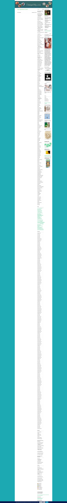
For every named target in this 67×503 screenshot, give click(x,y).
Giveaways (39, 105)
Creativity (39, 72)
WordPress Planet (40, 438)
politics (42, 225)
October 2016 (39, 330)
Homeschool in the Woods (41, 445)
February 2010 (39, 418)
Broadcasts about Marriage (39, 210)
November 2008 (39, 428)
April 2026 (39, 237)
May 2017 (39, 324)
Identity (38, 124)
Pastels (38, 158)
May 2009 (39, 426)
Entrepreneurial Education (41, 86)
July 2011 (39, 400)
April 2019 (39, 304)
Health (38, 114)
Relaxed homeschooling (40, 175)
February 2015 (39, 351)
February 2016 (39, 339)
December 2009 (39, 419)
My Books (39, 149)
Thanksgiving (39, 193)
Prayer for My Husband (35, 7)
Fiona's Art (39, 96)
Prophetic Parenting (40, 169)
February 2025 (39, 247)
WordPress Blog (39, 437)
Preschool (39, 167)
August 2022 (39, 271)
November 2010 (39, 409)
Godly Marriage (39, 108)
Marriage (39, 139)
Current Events (39, 73)
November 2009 (39, 420)
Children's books (39, 64)
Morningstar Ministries (40, 454)
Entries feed (46, 98)
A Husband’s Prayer (40, 13)
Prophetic (39, 168)
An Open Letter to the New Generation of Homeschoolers (40, 15)
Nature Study (39, 152)
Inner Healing (39, 126)
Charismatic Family (40, 62)
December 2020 (39, 290)
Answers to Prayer (40, 41)
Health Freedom (39, 115)
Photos (38, 161)
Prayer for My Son (40, 25)
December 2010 (39, 408)
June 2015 (39, 347)
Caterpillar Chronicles (40, 60)
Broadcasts (39, 209)
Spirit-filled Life (39, 185)
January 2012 (39, 393)
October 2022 (39, 269)
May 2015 (39, 348)
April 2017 (39, 325)
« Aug (45, 147)
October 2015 (39, 342)
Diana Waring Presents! (40, 442)
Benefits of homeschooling (41, 44)
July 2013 (39, 373)
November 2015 (39, 341)
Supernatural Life (40, 229)
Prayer (38, 226)
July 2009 (39, 425)
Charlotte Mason (40, 63)
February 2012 (39, 392)
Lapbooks (39, 133)
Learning (39, 134)
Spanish (38, 184)
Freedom (39, 100)
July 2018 (39, 314)
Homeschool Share (40, 478)
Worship (39, 203)
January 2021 (39, 289)
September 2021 (39, 282)
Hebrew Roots (39, 117)
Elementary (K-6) (40, 85)
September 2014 (39, 357)
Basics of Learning (40, 43)
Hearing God (39, 116)
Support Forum (39, 435)
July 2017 (39, 323)
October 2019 (39, 298)
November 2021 (39, 280)
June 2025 (39, 243)
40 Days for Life (39, 35)
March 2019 (39, 305)
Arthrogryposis (39, 42)
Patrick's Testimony (40, 159)
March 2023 (39, 263)
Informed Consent (40, 125)
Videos (38, 201)
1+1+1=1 (39, 458)
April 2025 (39, 245)
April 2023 (39, 262)
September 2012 (39, 384)
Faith (38, 87)
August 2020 (39, 291)
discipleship (39, 214)
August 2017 (39, 322)
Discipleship (39, 79)
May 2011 (39, 402)
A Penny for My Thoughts (41, 37)
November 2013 (39, 368)
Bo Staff (39, 49)
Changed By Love (40, 61)
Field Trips (39, 95)
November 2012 (39, 382)
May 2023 (39, 261)
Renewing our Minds (40, 176)
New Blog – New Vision (40, 23)
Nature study (38, 224)
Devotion (39, 77)
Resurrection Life (40, 177)
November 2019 (39, 297)
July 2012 (39, 386)
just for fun (39, 132)
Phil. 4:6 (38, 160)
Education (39, 215)
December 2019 (39, 296)
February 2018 (39, 316)
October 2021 (39, 281)
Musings (39, 148)
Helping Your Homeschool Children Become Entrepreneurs (48, 27)
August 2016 (39, 332)
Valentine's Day (39, 200)
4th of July (39, 36)
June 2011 (39, 401)
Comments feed (46, 99)
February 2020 (39, 295)
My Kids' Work (39, 151)
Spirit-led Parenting (40, 187)
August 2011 (39, 399)
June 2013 (39, 374)
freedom (38, 218)
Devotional (39, 78)
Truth (38, 195)
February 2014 (39, 365)
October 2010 (39, 410)
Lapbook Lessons (40, 463)
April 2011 (39, 403)
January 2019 (39, 307)
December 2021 (39, 279)
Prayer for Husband (40, 166)
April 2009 (39, 427)
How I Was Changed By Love (28, 7)
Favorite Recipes (39, 94)
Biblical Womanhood (40, 47)
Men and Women (40, 142)
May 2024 (39, 252)
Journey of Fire (39, 131)
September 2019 (39, 299)
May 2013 (39, 375)
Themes (38, 436)
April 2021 (39, 287)
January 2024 (39, 253)
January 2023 (39, 265)
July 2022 (39, 272)
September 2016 (39, 331)
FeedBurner (49, 70)
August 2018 (39, 313)
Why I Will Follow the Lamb (41, 32)
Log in (45, 97)
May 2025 (39, 244)
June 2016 (39, 334)
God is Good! (39, 107)
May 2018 (39, 315)
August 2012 (39, 385)
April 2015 (39, 349)
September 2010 (39, 411)
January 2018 (39, 317)
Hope (38, 122)
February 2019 (39, 306)
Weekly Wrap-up (40, 202)
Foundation (39, 99)
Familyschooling (39, 93)
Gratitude (39, 109)
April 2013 (39, 376)
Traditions (39, 194)
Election (39, 84)
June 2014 (39, 360)
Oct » (46, 147)
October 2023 (39, 256)
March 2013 (39, 377)
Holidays (41, 221)
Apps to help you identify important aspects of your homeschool (48, 18)
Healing (38, 113)
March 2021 (39, 288)
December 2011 (39, 394)
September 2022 (39, 270)
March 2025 (39, 246)
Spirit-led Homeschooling (40, 186)
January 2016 (39, 340)
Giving (38, 106)
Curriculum (39, 74)
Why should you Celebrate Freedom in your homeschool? (48, 21)
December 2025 (39, 238)
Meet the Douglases (22, 7)
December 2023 (39, 254)
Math (38, 141)
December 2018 (39, 308)
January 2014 (39, 366)
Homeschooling (40, 222)
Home (18, 7)
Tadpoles (39, 192)
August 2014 (39, 358)
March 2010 (39, 417)
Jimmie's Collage (39, 446)
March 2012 (39, 391)
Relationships (39, 174)
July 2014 (39, 359)
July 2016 (39, 333)
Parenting (39, 157)
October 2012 (39, 383)
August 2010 (39, 412)
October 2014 (39, 356)
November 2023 (39, 255)
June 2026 (39, 235)
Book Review (40, 208)
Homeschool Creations (40, 462)
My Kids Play (39, 150)
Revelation (39, 178)
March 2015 (39, 350)
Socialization (39, 183)
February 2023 (39, 264)
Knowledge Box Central (40, 480)
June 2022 (39, 273)
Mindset (39, 143)
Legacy (38, 135)
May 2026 (39, 236)
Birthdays (39, 48)
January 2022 (39, 278)
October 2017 (39, 321)
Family (38, 88)
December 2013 (39, 367)
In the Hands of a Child (40, 479)
